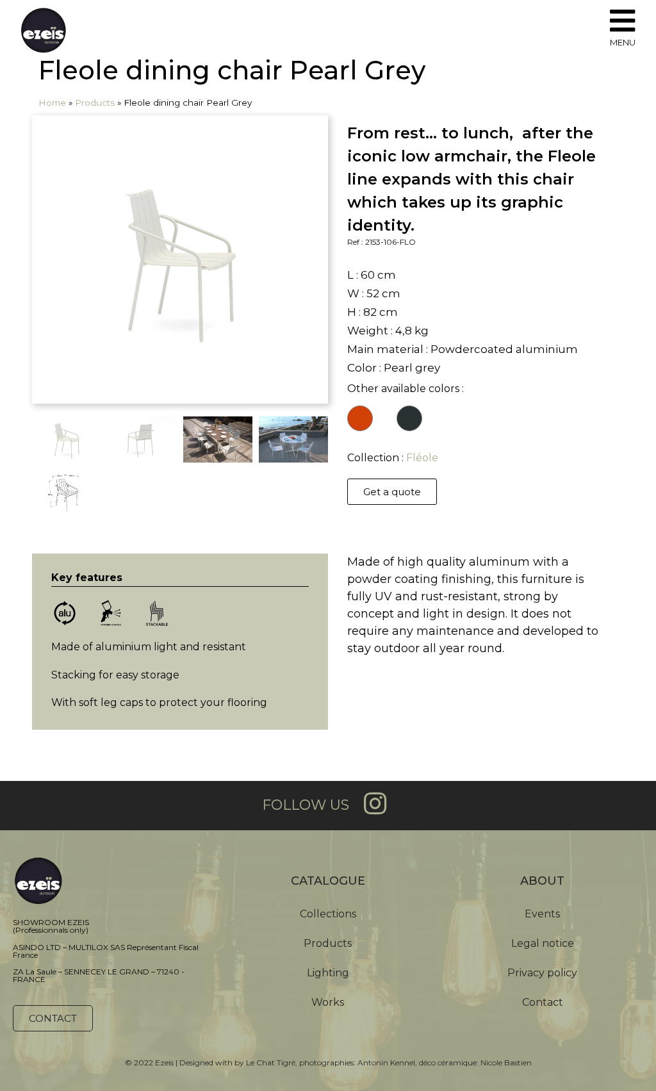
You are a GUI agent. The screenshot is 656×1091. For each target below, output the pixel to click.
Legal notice (542, 943)
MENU (623, 42)
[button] (392, 492)
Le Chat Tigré (270, 1062)
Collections (328, 914)
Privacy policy (542, 973)
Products (95, 102)
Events (542, 914)
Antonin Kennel (386, 1062)
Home (52, 102)
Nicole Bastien (506, 1062)
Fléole (422, 458)
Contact (542, 1002)
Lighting (328, 973)
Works (327, 1002)
